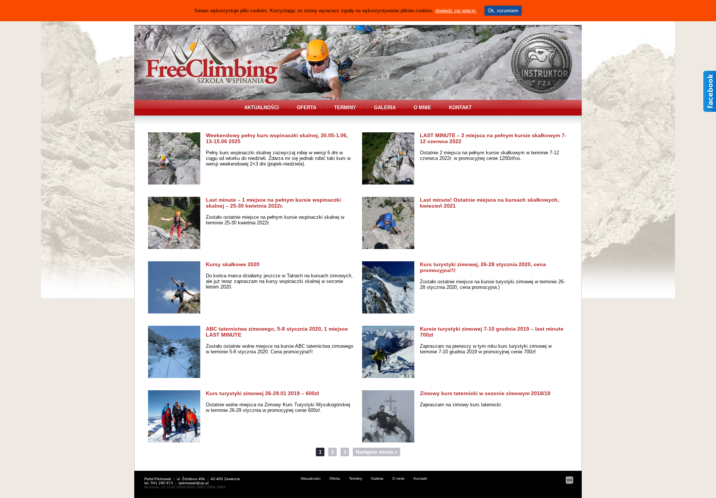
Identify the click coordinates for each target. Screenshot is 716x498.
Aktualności (261, 107)
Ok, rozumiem (503, 10)
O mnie (422, 107)
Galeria (385, 107)
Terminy (345, 107)
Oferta (306, 107)
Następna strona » (376, 452)
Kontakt (460, 107)
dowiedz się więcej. (456, 10)
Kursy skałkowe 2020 (233, 264)
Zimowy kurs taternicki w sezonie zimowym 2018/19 (485, 393)
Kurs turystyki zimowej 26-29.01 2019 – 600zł (262, 393)
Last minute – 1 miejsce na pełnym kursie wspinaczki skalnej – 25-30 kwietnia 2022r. (273, 203)
